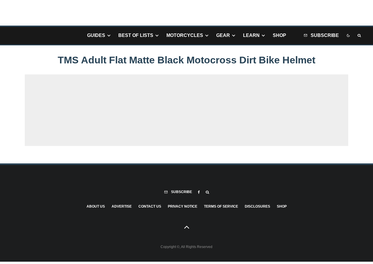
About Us (96, 206)
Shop (279, 35)
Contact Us (149, 206)
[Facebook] (199, 192)
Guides (96, 35)
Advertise (122, 206)
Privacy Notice (182, 206)
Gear (223, 35)
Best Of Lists (135, 35)
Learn (251, 35)
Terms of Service (221, 206)
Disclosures (257, 206)
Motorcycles (184, 35)
